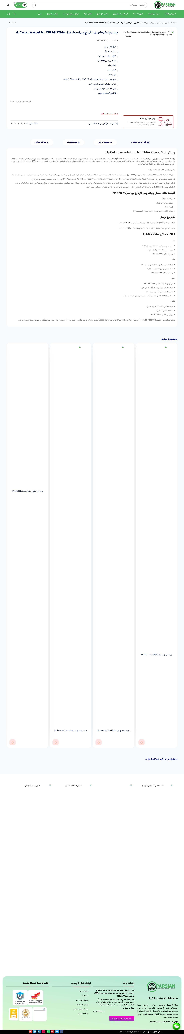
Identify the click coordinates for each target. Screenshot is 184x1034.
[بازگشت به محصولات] (12, 23)
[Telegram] (34, 1031)
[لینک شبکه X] (21, 124)
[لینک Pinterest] (18, 124)
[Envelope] (30, 1031)
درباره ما (85, 995)
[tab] (140, 142)
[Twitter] (57, 1031)
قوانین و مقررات (82, 1004)
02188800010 (98, 1011)
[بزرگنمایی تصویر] (168, 31)
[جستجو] (35, 5)
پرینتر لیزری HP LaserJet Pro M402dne (156, 654)
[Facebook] (61, 1031)
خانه (174, 23)
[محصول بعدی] (9, 23)
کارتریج (172, 223)
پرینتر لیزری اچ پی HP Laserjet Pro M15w (70, 730)
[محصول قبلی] (15, 23)
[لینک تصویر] (154, 879)
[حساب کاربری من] (7, 5)
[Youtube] (52, 1031)
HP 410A (128, 223)
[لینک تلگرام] (12, 124)
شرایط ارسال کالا (82, 1000)
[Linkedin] (39, 1031)
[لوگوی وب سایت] (164, 5)
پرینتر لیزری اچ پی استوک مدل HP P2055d (28, 491)
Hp (65, 158)
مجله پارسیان (83, 1013)
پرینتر (152, 23)
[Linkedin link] (15, 124)
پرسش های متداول (80, 1009)
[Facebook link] (24, 124)
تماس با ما (84, 991)
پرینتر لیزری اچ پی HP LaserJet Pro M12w (113, 730)
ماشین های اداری (163, 23)
